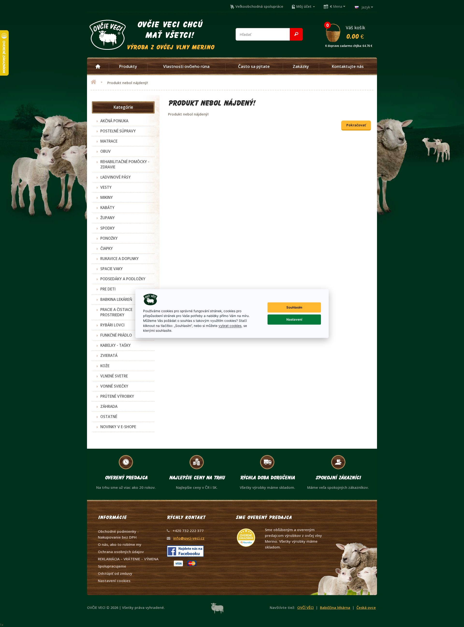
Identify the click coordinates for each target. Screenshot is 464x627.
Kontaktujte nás (348, 66)
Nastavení (294, 319)
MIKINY (106, 197)
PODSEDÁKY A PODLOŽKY (122, 278)
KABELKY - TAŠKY (115, 345)
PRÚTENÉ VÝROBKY (117, 396)
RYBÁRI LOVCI (112, 325)
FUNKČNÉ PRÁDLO (116, 335)
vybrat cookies (229, 325)
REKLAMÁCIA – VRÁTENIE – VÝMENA (128, 558)
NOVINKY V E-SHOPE (118, 426)
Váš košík (348, 32)
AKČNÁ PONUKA (114, 120)
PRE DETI (108, 289)
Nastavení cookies (114, 580)
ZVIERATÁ (108, 355)
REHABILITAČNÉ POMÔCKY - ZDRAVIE (124, 164)
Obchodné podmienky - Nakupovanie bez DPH (118, 534)
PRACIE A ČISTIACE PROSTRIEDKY (116, 312)
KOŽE (104, 365)
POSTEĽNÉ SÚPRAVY (118, 131)
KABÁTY (107, 207)
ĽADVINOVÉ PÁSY (115, 177)
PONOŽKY (109, 238)
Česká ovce (366, 607)
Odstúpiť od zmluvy (115, 573)
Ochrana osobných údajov (121, 551)
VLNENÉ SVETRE (114, 376)
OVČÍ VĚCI (305, 607)
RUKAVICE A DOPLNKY (119, 258)
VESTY (106, 187)
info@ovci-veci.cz (188, 538)
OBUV (105, 151)
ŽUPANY (107, 217)
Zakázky (301, 66)
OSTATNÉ (108, 416)
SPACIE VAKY (111, 268)
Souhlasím (294, 307)
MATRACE (108, 141)
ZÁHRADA (108, 406)
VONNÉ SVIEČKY (114, 386)
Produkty (128, 66)
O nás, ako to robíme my (119, 544)
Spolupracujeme (112, 566)
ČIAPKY (106, 248)
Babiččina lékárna (335, 607)
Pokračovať (356, 125)
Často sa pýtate (254, 66)
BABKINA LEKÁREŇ (116, 299)
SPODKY (107, 228)
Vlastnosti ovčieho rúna (186, 66)
